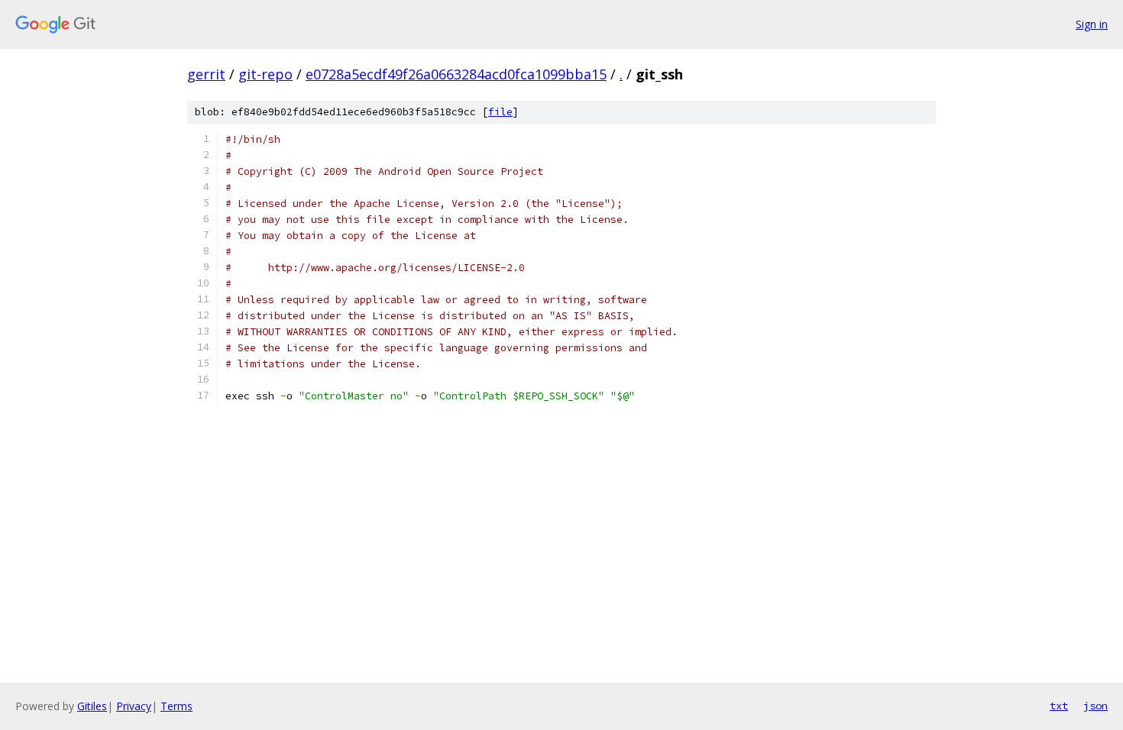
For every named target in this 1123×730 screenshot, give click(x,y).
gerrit (206, 74)
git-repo (265, 74)
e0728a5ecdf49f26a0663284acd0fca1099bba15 (456, 74)
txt (1059, 705)
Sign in (1092, 24)
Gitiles (92, 706)
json (1095, 705)
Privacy (133, 706)
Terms (176, 706)
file (500, 111)
